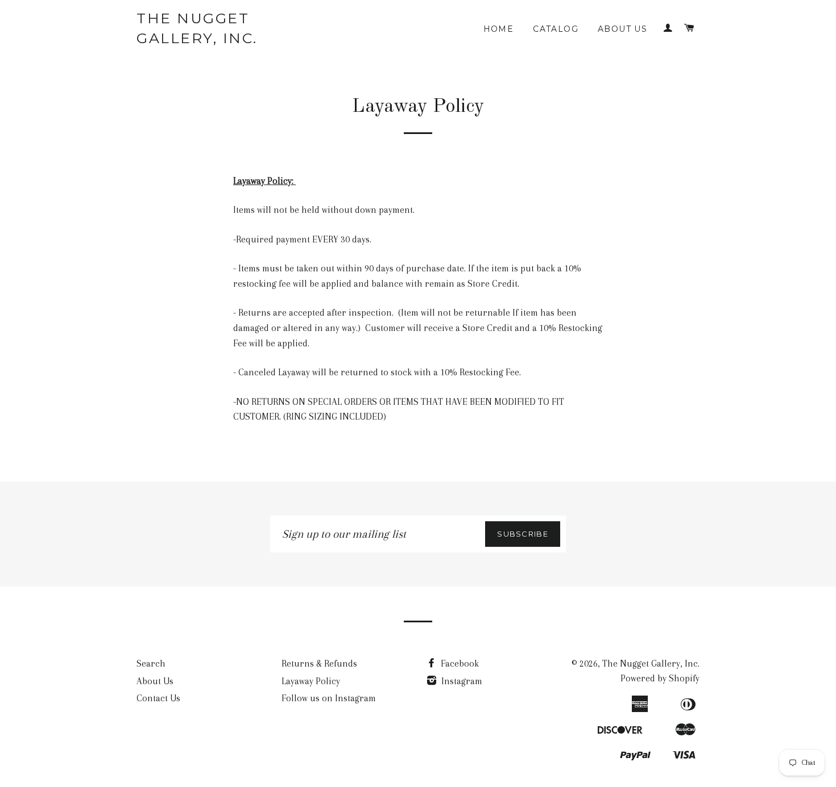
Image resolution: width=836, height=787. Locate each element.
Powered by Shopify (660, 678)
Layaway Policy (311, 681)
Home (498, 29)
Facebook (458, 663)
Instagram (460, 681)
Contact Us (158, 698)
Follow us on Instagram (329, 698)
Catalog (555, 29)
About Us (622, 29)
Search (150, 663)
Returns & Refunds (319, 663)
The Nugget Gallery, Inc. (197, 28)
